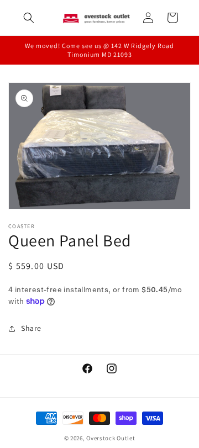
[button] (29, 18)
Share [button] (31, 328)
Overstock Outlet (110, 438)
